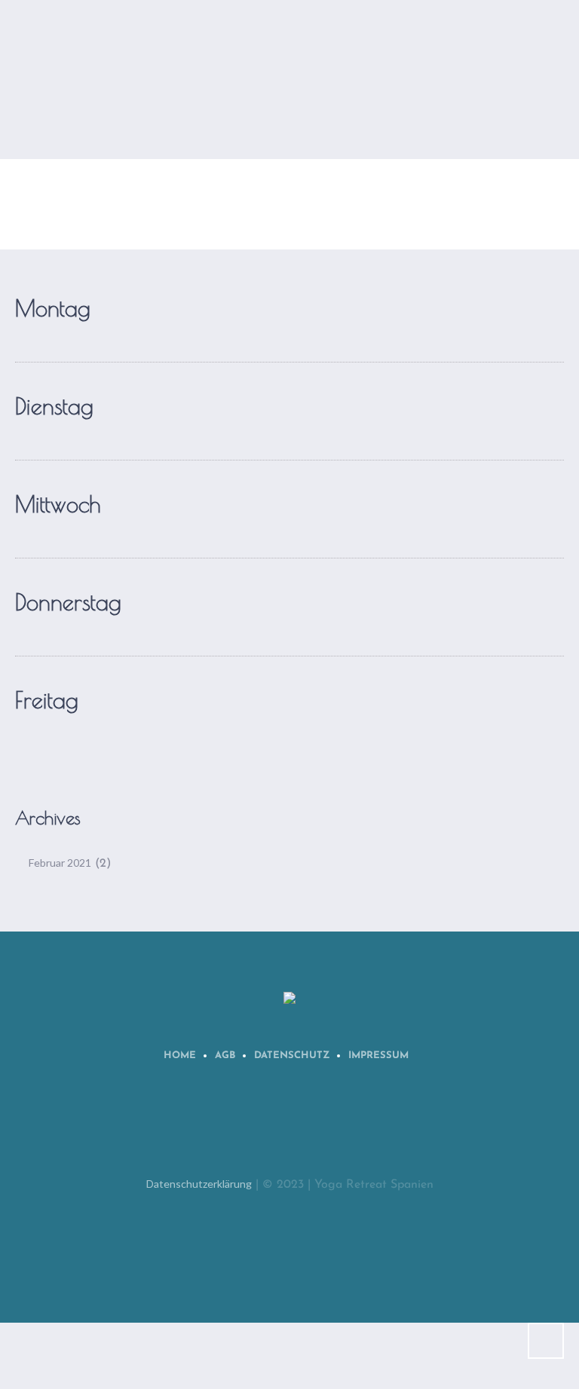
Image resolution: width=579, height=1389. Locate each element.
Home (180, 1055)
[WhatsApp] (222, 1127)
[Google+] (362, 1127)
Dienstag (54, 406)
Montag (52, 308)
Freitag (46, 700)
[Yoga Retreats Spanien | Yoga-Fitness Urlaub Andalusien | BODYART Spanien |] (289, 999)
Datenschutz (291, 1055)
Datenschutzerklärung (199, 1183)
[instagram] (316, 1127)
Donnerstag (68, 602)
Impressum (378, 1055)
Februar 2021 (60, 862)
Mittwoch (57, 504)
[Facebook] (269, 1127)
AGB (225, 1055)
